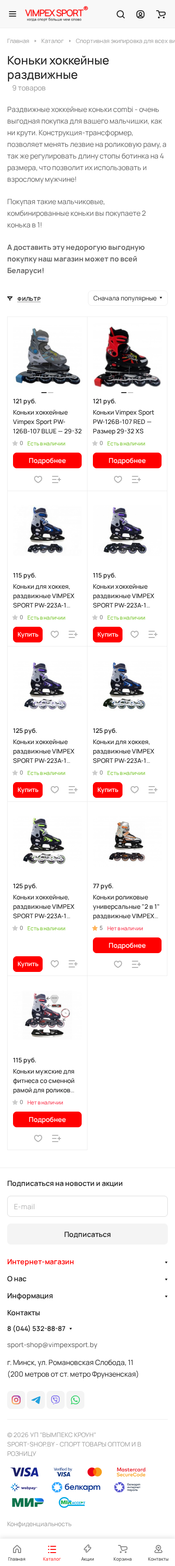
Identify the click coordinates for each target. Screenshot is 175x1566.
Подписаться (87, 1234)
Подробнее (47, 460)
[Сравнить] (56, 479)
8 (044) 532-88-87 (36, 1329)
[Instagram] (16, 1400)
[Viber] (56, 1400)
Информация (30, 1296)
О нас (16, 1279)
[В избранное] (38, 479)
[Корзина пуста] (161, 13)
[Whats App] (75, 1400)
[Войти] (140, 13)
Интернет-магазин (40, 1261)
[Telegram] (36, 1400)
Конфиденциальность (39, 1523)
